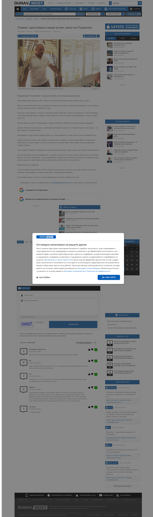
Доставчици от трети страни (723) (59, 260)
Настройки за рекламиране (89, 268)
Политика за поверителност (99, 271)
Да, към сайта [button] (109, 277)
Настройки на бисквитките (74, 271)
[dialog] (78, 258)
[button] (43, 277)
